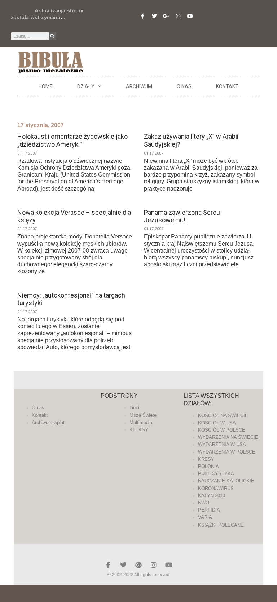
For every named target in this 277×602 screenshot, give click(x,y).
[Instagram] (178, 16)
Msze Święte (143, 415)
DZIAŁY (85, 86)
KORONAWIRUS (216, 488)
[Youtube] (190, 16)
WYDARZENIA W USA (222, 444)
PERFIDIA (209, 510)
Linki (134, 407)
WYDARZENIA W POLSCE (226, 452)
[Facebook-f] (142, 16)
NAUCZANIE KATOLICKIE (226, 480)
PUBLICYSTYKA (216, 473)
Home (46, 86)
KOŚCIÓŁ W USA (217, 422)
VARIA (205, 517)
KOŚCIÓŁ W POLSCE (221, 430)
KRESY (206, 459)
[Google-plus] (138, 565)
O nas (184, 86)
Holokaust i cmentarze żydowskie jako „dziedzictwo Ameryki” (72, 140)
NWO (203, 502)
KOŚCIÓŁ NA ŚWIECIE (223, 415)
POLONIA (208, 466)
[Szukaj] (52, 36)
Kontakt (227, 86)
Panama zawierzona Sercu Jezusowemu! (182, 216)
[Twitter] (154, 16)
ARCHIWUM (139, 86)
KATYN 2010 (211, 495)
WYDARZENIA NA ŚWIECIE (228, 437)
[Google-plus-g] (166, 16)
